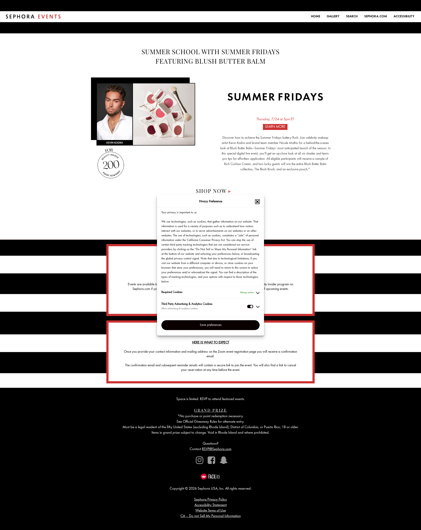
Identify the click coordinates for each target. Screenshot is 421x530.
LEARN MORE (275, 127)
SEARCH (352, 16)
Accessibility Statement (210, 505)
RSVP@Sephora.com (216, 449)
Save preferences (210, 325)
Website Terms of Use (210, 511)
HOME (315, 16)
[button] (257, 201)
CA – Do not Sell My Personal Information (210, 516)
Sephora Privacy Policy (210, 500)
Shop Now (213, 190)
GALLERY (333, 16)
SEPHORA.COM (375, 16)
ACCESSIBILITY (404, 16)
